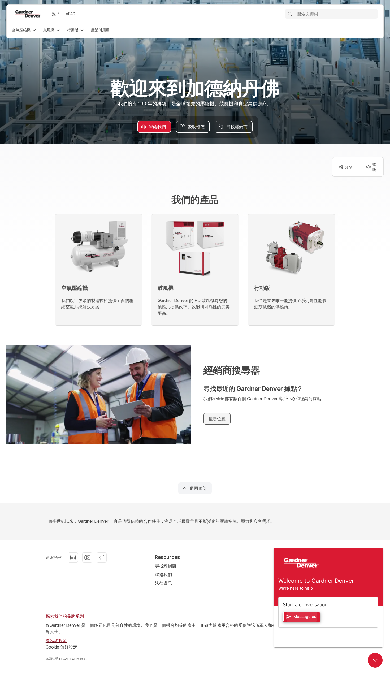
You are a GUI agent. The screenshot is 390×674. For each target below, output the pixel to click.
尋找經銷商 (165, 566)
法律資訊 (163, 583)
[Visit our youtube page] (87, 557)
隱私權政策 (56, 640)
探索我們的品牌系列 (65, 616)
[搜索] (289, 14)
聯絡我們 (163, 574)
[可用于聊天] (375, 660)
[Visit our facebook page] (102, 557)
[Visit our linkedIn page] (73, 557)
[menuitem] (24, 30)
